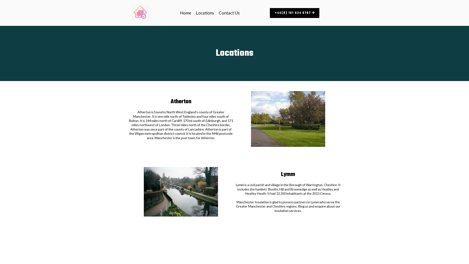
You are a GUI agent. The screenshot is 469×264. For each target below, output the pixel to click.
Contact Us (229, 12)
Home (185, 12)
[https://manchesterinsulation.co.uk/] (140, 13)
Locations (205, 12)
